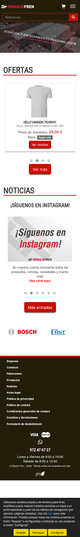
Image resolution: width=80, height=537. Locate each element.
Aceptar (21, 532)
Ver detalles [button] (44, 144)
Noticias (12, 386)
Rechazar (38, 532)
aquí (50, 513)
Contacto (12, 367)
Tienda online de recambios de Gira (52, 466)
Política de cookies (18, 405)
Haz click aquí (40, 280)
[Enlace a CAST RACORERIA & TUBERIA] (29, 332)
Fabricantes (14, 374)
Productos (13, 380)
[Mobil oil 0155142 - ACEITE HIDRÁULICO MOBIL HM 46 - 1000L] (45, 101)
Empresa (12, 361)
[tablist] (40, 123)
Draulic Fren (18, 466)
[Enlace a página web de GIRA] (40, 476)
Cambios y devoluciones (22, 417)
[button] (31, 160)
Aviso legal (14, 392)
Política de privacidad (20, 399)
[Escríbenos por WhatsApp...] (40, 442)
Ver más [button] (40, 169)
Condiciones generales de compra (28, 411)
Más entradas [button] (40, 307)
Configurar (57, 532)
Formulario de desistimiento (24, 424)
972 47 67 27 (40, 449)
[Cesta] (63, 6)
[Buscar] (73, 17)
